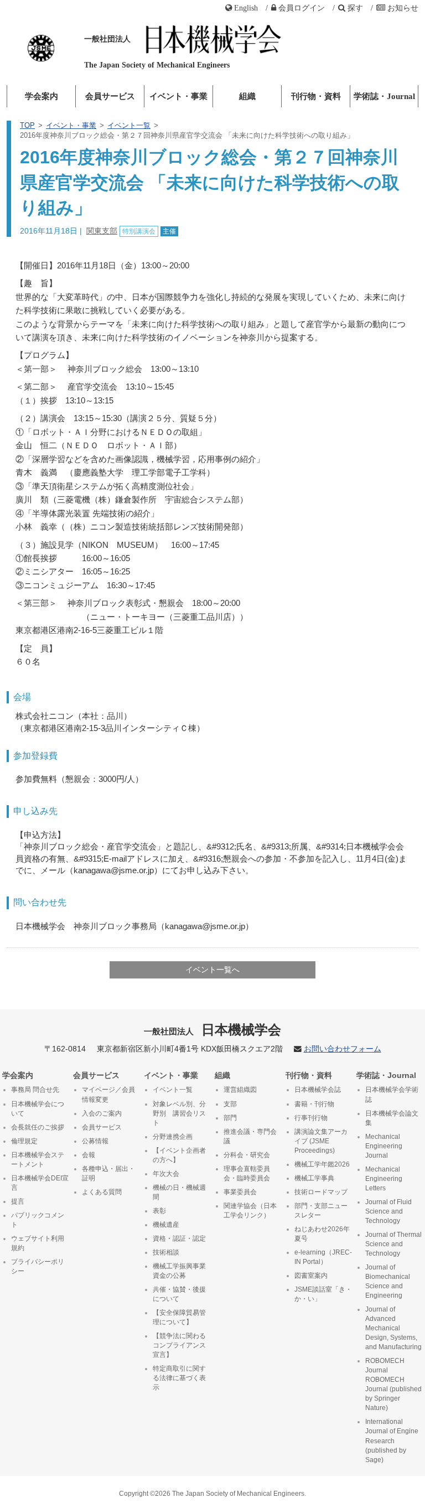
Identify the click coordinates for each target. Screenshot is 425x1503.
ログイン (301, 7)
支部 (230, 1104)
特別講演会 (139, 231)
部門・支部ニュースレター (321, 1210)
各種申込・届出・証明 (108, 1173)
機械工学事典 (314, 1178)
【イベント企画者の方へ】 (179, 1155)
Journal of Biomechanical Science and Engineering (387, 1281)
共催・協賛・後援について (179, 1294)
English (246, 7)
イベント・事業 (178, 96)
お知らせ (402, 7)
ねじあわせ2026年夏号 (322, 1233)
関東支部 (101, 230)
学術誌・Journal (384, 96)
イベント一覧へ (212, 969)
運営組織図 (240, 1089)
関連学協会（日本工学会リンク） (250, 1210)
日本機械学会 (213, 1029)
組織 (247, 96)
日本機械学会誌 (317, 1089)
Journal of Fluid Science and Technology (388, 1211)
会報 (88, 1155)
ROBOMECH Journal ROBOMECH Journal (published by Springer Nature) (393, 1384)
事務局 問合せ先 (35, 1089)
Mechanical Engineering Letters (383, 1178)
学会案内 (41, 96)
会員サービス (110, 96)
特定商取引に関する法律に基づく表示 (179, 1378)
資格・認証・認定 (179, 1238)
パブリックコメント (37, 1220)
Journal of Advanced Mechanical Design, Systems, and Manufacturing (393, 1328)
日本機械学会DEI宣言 (40, 1182)
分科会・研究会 (247, 1155)
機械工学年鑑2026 (322, 1164)
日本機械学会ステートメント (37, 1159)
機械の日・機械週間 (179, 1192)
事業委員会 (240, 1192)
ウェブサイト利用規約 (37, 1243)
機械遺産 (166, 1225)
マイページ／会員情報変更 (108, 1094)
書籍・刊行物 (314, 1104)
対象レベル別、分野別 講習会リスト (179, 1113)
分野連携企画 (173, 1137)
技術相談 (166, 1252)
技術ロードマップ (321, 1192)
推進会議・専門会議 (250, 1136)
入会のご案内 (102, 1113)
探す (355, 7)
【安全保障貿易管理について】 (179, 1317)
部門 (230, 1118)
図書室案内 (311, 1275)
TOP (27, 125)
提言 (17, 1201)
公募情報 (95, 1141)
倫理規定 (24, 1141)
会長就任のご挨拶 (37, 1127)
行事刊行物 (311, 1118)
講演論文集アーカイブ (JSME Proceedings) (321, 1141)
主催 (169, 231)
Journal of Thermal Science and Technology (393, 1244)
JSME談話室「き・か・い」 (323, 1294)
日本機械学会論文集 (391, 1118)
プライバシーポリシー (37, 1266)
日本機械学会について (37, 1108)
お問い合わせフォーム (342, 1049)
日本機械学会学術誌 (391, 1094)
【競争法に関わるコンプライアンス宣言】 (179, 1345)
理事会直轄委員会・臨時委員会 (247, 1173)
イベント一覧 (129, 125)
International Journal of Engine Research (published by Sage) (391, 1440)
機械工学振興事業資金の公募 (179, 1270)
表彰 (159, 1211)
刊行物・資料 (316, 96)
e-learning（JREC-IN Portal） (323, 1257)
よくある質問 (102, 1192)
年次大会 (166, 1174)
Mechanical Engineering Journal (383, 1146)
